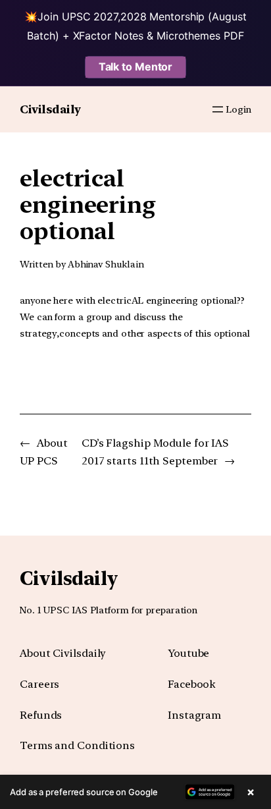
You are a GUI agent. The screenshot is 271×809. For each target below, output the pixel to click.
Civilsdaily (50, 109)
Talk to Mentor (136, 66)
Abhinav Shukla (101, 264)
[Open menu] (218, 109)
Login (238, 109)
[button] (135, 792)
